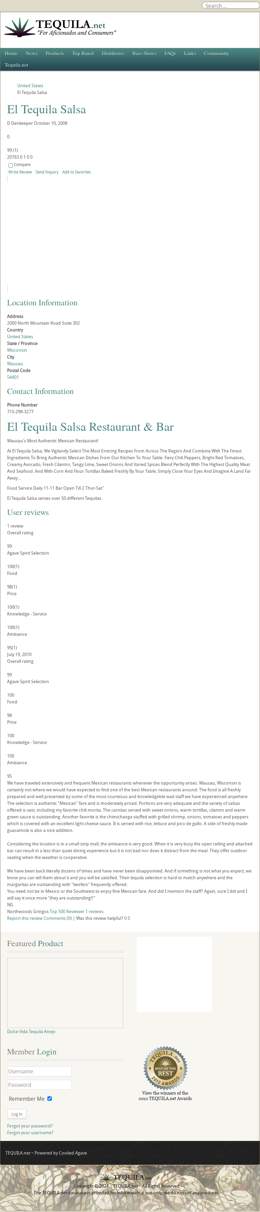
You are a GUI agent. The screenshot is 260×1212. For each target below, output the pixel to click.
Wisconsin (17, 350)
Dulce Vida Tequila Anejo (31, 1031)
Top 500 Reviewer (67, 911)
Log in (17, 1114)
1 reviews (94, 911)
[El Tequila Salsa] (68, 233)
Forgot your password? (30, 1126)
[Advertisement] (174, 974)
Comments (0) (58, 918)
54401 (13, 377)
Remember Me (27, 1098)
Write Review (20, 171)
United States (20, 336)
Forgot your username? (30, 1132)
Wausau (15, 363)
